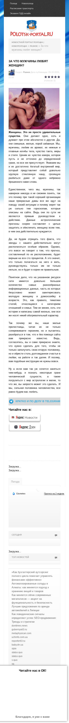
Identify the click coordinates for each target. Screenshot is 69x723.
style (14, 648)
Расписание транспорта (21, 8)
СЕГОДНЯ (17, 535)
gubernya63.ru (19, 629)
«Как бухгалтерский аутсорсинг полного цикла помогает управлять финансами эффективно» (32, 576)
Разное (26, 72)
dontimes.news (19, 625)
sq (13, 663)
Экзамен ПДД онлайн (20, 13)
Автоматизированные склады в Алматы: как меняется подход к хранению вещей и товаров (30, 587)
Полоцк (13, 3)
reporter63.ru (18, 641)
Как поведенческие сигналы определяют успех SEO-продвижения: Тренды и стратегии (34, 618)
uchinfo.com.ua (20, 637)
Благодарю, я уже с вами (33, 716)
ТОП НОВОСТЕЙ (20, 557)
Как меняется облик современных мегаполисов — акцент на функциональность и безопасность (32, 599)
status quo (17, 652)
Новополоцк (27, 3)
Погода (15, 481)
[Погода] (19, 493)
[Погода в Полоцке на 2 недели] (54, 493)
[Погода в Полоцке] (38, 489)
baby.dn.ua (17, 644)
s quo (14, 660)
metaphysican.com (21, 633)
